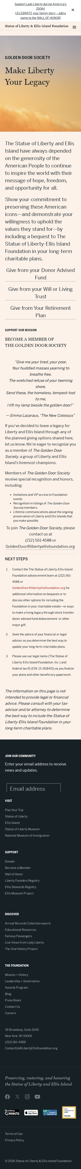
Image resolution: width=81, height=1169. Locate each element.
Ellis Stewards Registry (20, 887)
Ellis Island (12, 823)
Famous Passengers (18, 936)
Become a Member (18, 868)
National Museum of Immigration (27, 835)
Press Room (13, 1000)
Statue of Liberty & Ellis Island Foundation (36, 26)
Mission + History (16, 975)
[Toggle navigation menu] (74, 26)
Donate (10, 861)
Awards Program (16, 987)
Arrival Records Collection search (28, 923)
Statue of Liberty (16, 816)
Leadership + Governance (22, 981)
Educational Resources (20, 930)
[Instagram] (27, 1097)
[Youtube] (37, 1097)
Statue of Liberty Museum (22, 829)
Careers (10, 1013)
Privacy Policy (14, 1140)
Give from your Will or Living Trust (40, 293)
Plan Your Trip (14, 810)
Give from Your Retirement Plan (40, 312)
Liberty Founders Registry (22, 880)
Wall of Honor (14, 874)
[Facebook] (7, 1097)
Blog (8, 994)
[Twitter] (17, 1097)
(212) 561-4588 (15, 1042)
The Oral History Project (21, 949)
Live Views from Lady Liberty (24, 942)
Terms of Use (14, 1134)
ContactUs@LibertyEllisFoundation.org (31, 1048)
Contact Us (12, 1007)
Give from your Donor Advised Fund (40, 274)
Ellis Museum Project (19, 893)
